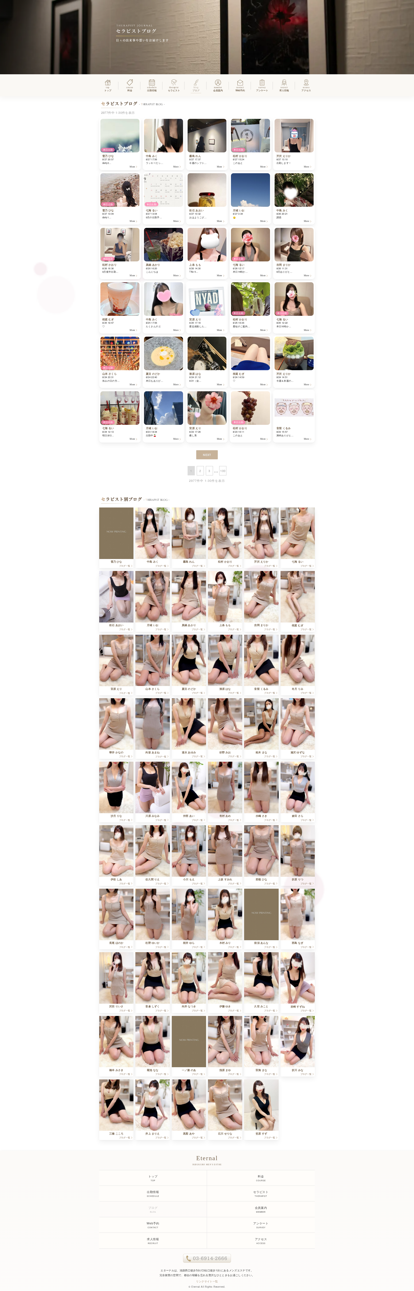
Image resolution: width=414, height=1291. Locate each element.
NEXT (207, 455)
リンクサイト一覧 (207, 1281)
